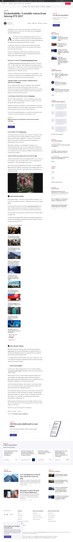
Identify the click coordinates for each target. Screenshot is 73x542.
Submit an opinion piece (37, 517)
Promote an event (58, 182)
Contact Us (20, 517)
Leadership (48, 6)
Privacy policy (25, 537)
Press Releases (28, 3)
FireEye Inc (23, 132)
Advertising (35, 513)
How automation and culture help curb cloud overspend (62, 90)
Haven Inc (32, 96)
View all (52, 95)
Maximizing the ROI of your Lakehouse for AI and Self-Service (59, 192)
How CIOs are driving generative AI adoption (61, 83)
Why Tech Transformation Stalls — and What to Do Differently (61, 76)
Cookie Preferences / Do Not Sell (48, 537)
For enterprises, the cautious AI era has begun (63, 39)
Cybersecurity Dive (51, 515)
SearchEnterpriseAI (52, 521)
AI (40, 6)
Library (19, 3)
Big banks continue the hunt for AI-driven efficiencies (29, 492)
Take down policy (37, 537)
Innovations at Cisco (29, 60)
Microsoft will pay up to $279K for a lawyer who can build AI (60, 158)
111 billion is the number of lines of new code (18, 63)
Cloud (29, 6)
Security (32, 6)
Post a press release (59, 134)
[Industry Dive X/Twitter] (9, 514)
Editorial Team (20, 515)
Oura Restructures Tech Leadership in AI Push (60, 145)
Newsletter (20, 519)
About (19, 513)
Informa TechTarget (42, 532)
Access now (7, 536)
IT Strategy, (15, 413)
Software (43, 6)
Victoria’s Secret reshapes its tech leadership (62, 45)
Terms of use (31, 537)
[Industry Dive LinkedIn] (4, 514)
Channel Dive (50, 513)
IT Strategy (25, 6)
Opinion (15, 3)
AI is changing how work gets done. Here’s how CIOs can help (30, 476)
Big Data (37, 6)
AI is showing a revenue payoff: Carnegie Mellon (61, 475)
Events (22, 3)
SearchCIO (50, 519)
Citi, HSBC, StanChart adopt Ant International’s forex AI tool (59, 151)
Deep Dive (11, 3)
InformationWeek (51, 517)
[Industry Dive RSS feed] (12, 514)
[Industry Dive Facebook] (7, 514)
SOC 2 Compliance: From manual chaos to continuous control (59, 199)
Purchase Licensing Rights (23, 521)
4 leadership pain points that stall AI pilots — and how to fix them (61, 481)
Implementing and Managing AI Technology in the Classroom (59, 205)
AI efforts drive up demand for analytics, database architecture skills (63, 51)
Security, (20, 413)
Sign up (68, 3)
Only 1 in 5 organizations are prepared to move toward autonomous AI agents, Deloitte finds (63, 61)
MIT (36, 156)
